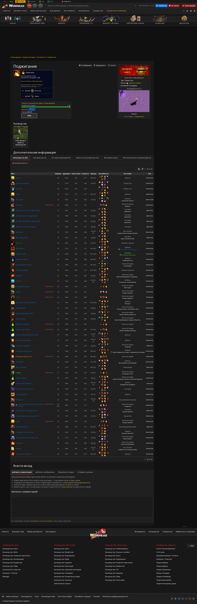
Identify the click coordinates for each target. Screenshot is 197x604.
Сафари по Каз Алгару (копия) (128, 450)
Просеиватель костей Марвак (128, 363)
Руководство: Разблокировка (116, 549)
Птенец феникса (49, 103)
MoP (51, 1)
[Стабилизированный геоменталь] (13, 416)
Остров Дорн (128, 266)
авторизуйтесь (35, 521)
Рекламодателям (48, 596)
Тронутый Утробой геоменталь (27, 438)
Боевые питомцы (29, 57)
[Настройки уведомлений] (187, 10)
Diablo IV (67, 1)
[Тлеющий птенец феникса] (13, 432)
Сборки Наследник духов (166, 584)
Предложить (139, 116)
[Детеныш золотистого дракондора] (13, 210)
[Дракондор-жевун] (13, 238)
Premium (96, 596)
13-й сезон (160, 552)
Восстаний (19, 200)
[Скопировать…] (138, 169)
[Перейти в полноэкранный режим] (183, 10)
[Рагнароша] (13, 400)
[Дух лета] (13, 243)
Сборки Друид (162, 566)
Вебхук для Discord (38, 11)
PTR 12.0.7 (40, 5)
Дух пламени (20, 248)
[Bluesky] (179, 598)
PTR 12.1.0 (35, 5)
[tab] (20, 157)
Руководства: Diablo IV (165, 545)
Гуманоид (150, 383)
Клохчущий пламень (23, 286)
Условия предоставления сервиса (16, 601)
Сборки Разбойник (163, 577)
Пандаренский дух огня (24, 351)
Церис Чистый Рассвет (127, 239)
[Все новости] (4, 1)
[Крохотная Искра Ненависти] (13, 303)
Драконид (149, 210)
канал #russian (67, 487)
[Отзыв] (190, 10)
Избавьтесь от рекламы (116, 11)
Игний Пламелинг (22, 270)
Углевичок (19, 443)
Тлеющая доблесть (22, 427)
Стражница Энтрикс (127, 201)
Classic (33, 1)
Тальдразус (133, 277)
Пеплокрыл (19, 362)
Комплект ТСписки (10, 573)
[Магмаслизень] (13, 319)
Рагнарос (128, 304)
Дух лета (19, 243)
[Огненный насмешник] (13, 340)
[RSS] (189, 598)
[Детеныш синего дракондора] (13, 227)
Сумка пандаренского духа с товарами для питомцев (128, 352)
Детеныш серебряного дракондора (28, 221)
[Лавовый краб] (13, 308)
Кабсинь (19, 281)
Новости (6, 11)
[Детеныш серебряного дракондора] (13, 221)
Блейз (18, 194)
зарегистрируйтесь (47, 521)
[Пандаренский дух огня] (13, 351)
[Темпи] (13, 421)
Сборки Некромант (163, 570)
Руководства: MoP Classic (64, 545)
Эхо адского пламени (23, 454)
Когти (18, 297)
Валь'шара (127, 288)
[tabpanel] (82, 314)
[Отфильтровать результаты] (142, 169)
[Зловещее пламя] (13, 259)
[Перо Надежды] (13, 367)
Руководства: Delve (10, 552)
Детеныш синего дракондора (26, 227)
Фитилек (19, 448)
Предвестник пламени (23, 383)
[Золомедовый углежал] (13, 265)
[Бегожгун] (13, 189)
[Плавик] (13, 373)
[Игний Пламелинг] (13, 270)
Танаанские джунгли (136, 379)
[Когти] (13, 297)
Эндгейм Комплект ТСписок (167, 556)
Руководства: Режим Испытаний (67, 577)
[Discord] (171, 598)
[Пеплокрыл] (13, 362)
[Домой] (13, 5)
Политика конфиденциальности (115, 596)
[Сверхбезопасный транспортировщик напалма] (13, 405)
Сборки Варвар (162, 563)
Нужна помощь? (12, 596)
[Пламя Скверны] (13, 378)
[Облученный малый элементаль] (13, 335)
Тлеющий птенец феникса (25, 432)
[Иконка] (17, 73)
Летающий (149, 292)
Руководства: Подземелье (64, 556)
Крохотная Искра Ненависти (26, 302)
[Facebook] (182, 598)
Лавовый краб (21, 308)
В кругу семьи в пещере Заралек (128, 233)
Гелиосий (19, 205)
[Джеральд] (13, 232)
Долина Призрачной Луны (127, 330)
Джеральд (19, 232)
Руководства (83, 11)
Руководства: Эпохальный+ (13, 559)
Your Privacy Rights (65, 596)
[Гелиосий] (13, 205)
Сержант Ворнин (127, 412)
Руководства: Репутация (63, 566)
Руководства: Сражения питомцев (67, 570)
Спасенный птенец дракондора (26, 411)
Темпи (18, 421)
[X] (175, 598)
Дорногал (133, 314)
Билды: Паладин (162, 573)
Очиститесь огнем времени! (127, 282)
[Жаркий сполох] (13, 254)
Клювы (18, 292)
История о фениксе (128, 433)
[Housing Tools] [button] (20, 11)
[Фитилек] (13, 449)
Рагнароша (19, 400)
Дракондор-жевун (22, 238)
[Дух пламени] (13, 248)
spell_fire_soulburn (134, 83)
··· (56, 1)
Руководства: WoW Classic (116, 545)
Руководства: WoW (10, 545)
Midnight (6, 577)
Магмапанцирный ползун (24, 313)
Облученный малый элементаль (27, 335)
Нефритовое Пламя (23, 329)
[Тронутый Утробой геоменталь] (13, 438)
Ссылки (113, 65)
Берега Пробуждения (123, 277)
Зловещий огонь (127, 260)
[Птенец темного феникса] (13, 389)
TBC (43, 1)
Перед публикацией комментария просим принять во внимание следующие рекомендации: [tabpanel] (51, 499)
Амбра (18, 178)
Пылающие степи (133, 309)
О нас (37, 596)
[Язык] (194, 10)
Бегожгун (19, 189)
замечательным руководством (79, 483)
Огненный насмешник (23, 340)
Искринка (19, 276)
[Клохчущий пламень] (13, 286)
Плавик (18, 373)
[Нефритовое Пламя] (13, 329)
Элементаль (52, 57)
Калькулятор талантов (11, 570)
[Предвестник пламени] (13, 383)
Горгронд (128, 347)
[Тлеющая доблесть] (13, 427)
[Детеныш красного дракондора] (13, 216)
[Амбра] (13, 178)
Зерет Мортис (127, 439)
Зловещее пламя (21, 259)
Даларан (127, 206)
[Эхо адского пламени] (13, 454)
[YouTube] (186, 598)
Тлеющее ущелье (122, 309)
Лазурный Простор (134, 320)
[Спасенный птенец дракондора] (13, 411)
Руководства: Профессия (12, 563)
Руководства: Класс (10, 549)
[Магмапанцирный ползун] (13, 313)
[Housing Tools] (18, 532)
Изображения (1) (134, 88)
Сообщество (98, 11)
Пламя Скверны (21, 378)
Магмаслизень (21, 319)
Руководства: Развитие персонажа (16, 556)
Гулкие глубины (124, 314)
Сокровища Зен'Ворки (128, 255)
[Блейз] (13, 194)
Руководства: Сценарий (63, 573)
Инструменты (140, 532)
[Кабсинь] (13, 281)
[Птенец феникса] (13, 394)
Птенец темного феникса (24, 389)
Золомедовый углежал (24, 265)
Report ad (184, 526)
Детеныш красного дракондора (27, 216)
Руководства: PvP (112, 570)
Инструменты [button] (69, 11)
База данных (55, 11)
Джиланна (127, 211)
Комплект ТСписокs (164, 559)
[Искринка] (13, 276)
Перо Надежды (21, 367)
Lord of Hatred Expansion (165, 549)
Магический (149, 199)
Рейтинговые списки (62, 584)
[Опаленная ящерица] (13, 346)
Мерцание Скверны (22, 324)
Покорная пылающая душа (128, 249)
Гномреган (127, 406)
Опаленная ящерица (23, 346)
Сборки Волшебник (163, 580)
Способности (41, 57)
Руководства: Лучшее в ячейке (117, 552)
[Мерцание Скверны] (13, 324)
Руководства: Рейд (10, 566)
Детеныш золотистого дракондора (28, 210)
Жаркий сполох (21, 254)
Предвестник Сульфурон (127, 384)
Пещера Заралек (127, 293)
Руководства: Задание (63, 563)
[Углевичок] (13, 443)
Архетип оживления (23, 183)
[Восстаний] (13, 200)
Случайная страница (82, 596)
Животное (150, 346)
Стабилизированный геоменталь (27, 416)
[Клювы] (13, 292)
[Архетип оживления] (13, 183)
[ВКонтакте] (193, 598)
